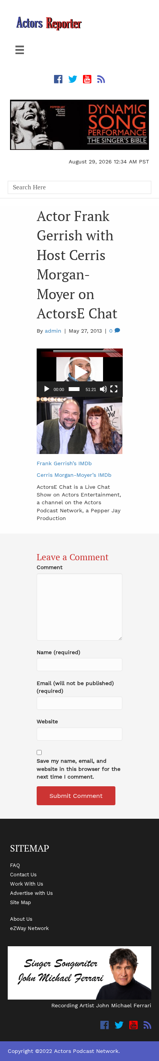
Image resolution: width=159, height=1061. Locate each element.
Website (47, 721)
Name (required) (58, 652)
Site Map (20, 902)
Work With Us (26, 883)
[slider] (74, 389)
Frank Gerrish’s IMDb (64, 463)
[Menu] (19, 50)
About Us (21, 919)
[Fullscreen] (114, 389)
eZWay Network (29, 928)
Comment (50, 567)
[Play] (47, 389)
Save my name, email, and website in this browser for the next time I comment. (78, 769)
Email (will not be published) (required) (75, 687)
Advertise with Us (31, 893)
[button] (79, 372)
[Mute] (103, 389)
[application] (80, 373)
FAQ (15, 865)
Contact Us (23, 874)
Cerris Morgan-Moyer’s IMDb (74, 475)
